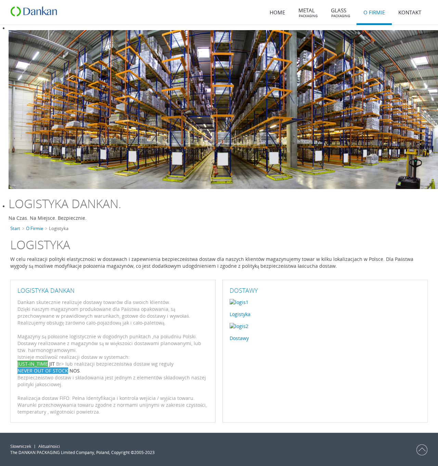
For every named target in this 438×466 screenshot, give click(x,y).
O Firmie (34, 228)
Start (15, 228)
